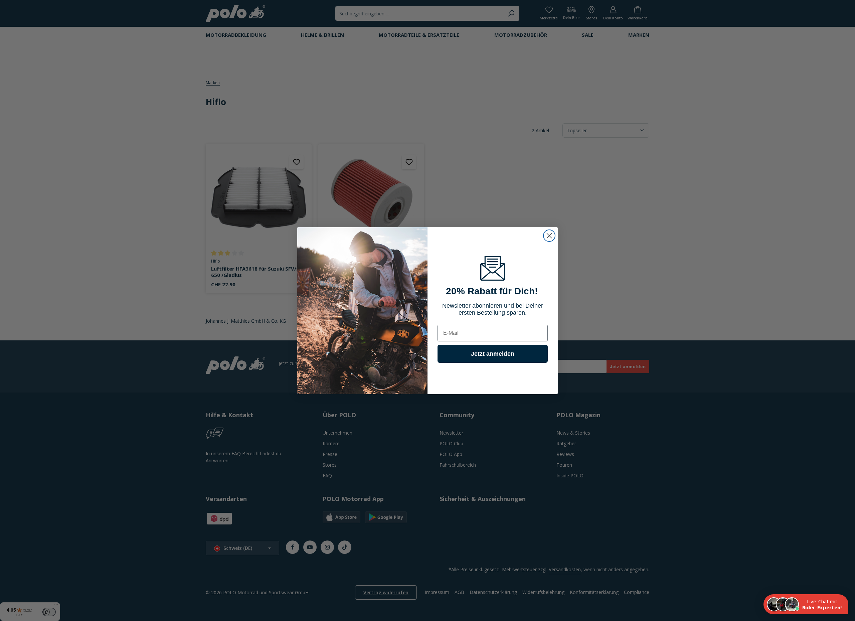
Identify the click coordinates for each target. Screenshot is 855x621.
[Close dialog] (549, 236)
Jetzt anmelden (492, 353)
